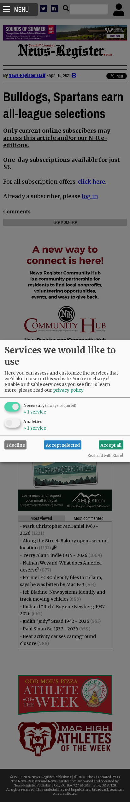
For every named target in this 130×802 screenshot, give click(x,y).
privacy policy (68, 390)
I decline (15, 445)
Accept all (110, 445)
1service (34, 412)
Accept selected (63, 445)
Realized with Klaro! (105, 455)
